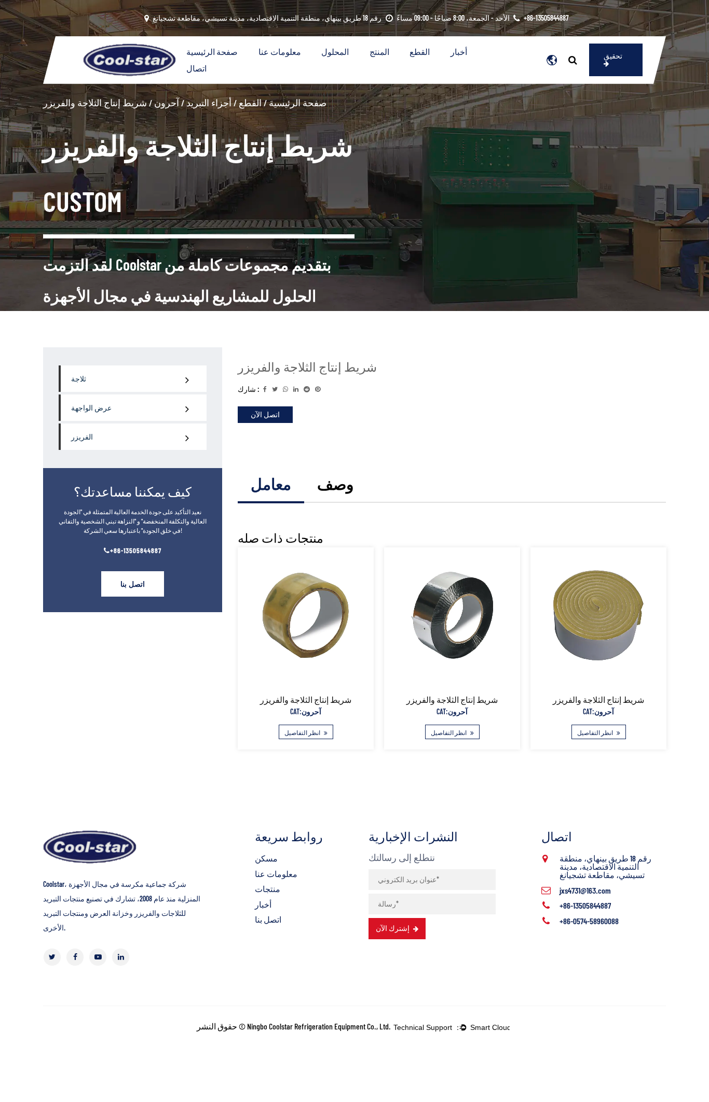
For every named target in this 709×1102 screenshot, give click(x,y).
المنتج (379, 51)
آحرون (166, 102)
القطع (420, 51)
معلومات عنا (279, 51)
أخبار (459, 51)
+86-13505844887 (135, 550)
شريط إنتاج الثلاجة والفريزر (305, 699)
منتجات (267, 889)
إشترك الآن (393, 928)
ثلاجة (78, 378)
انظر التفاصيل (302, 732)
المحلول (335, 51)
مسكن (266, 858)
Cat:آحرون (305, 711)
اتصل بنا (132, 584)
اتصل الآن (265, 414)
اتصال (196, 68)
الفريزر (82, 436)
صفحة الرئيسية (212, 51)
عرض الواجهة (91, 407)
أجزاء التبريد (208, 102)
